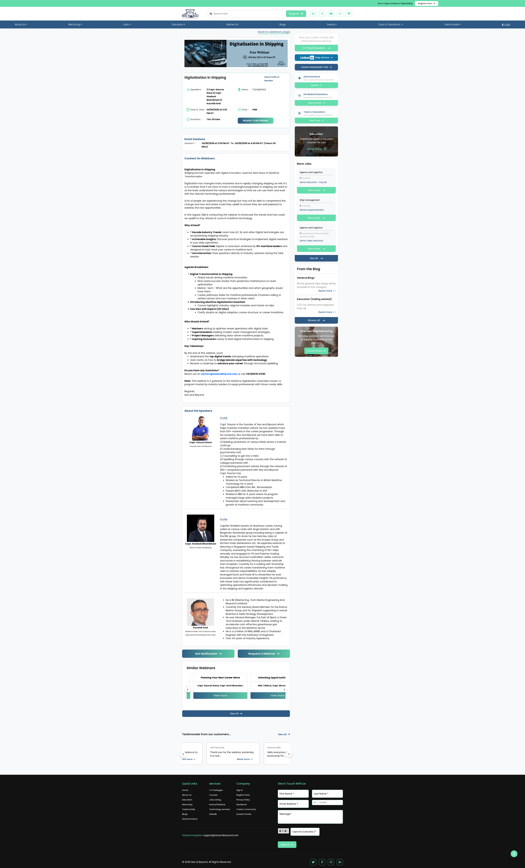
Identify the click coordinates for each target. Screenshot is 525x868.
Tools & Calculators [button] (389, 24)
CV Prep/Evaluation (314, 48)
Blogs (282, 24)
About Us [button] (20, 24)
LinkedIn (213, 817)
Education (187, 803)
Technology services (219, 812)
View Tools (314, 120)
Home (185, 793)
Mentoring (187, 807)
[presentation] (187, 691)
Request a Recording (255, 120)
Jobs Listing (215, 803)
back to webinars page (274, 32)
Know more (314, 149)
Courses (213, 798)
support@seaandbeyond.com (221, 838)
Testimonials (188, 812)
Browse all (314, 320)
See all (234, 717)
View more (213, 695)
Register (294, 13)
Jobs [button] (126, 24)
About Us (186, 798)
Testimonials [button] (451, 24)
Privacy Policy (243, 803)
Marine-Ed (232, 24)
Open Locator (315, 102)
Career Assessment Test (314, 67)
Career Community (246, 812)
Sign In (239, 793)
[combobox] (315, 805)
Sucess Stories (243, 817)
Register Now (425, 3)
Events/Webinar (217, 807)
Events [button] (331, 24)
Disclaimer (241, 807)
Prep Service (322, 57)
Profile (223, 418)
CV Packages (216, 793)
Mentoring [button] (74, 24)
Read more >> (232, 762)
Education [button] (177, 24)
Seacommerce (189, 822)
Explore (314, 85)
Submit (285, 848)
